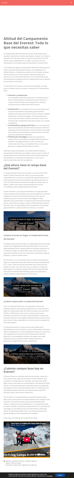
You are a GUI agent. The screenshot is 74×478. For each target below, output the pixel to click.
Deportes (8, 461)
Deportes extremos (18, 461)
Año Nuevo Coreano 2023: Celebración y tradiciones (21, 465)
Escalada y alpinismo (31, 461)
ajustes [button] (50, 476)
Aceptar (60, 475)
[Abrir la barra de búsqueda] (71, 3)
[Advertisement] (37, 19)
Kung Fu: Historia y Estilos (13, 463)
